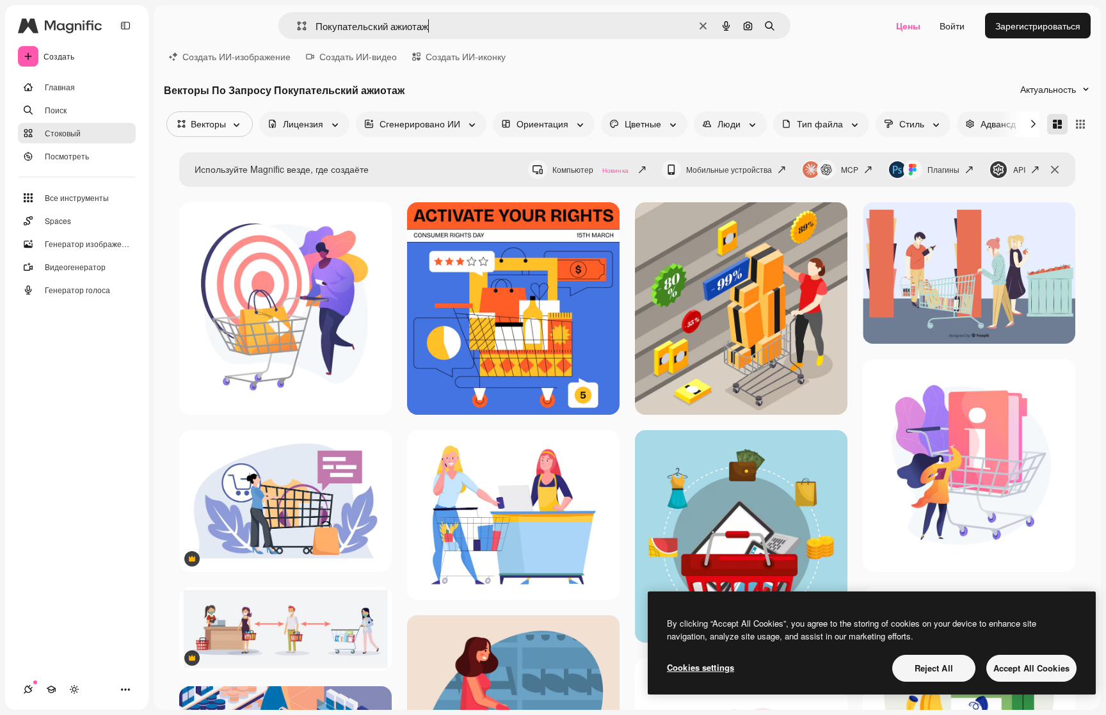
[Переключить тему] (74, 689)
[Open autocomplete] (296, 26)
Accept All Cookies (1031, 668)
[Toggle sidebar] (125, 25)
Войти (952, 25)
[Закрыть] (1055, 170)
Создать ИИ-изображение (236, 56)
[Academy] (51, 689)
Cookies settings (700, 667)
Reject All (934, 668)
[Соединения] (28, 689)
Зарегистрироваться (1037, 25)
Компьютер (590, 169)
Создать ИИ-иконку (466, 56)
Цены (908, 25)
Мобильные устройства (729, 169)
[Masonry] (1057, 124)
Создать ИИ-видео (358, 56)
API (1019, 169)
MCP (849, 169)
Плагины (943, 169)
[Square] (1080, 124)
